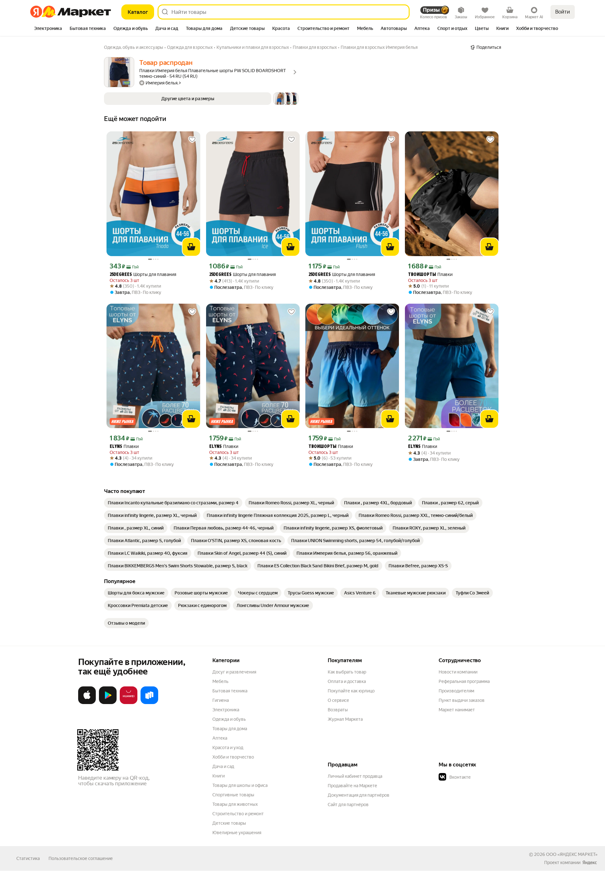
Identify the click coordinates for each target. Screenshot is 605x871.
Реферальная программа (464, 681)
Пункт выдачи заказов (462, 700)
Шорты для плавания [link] (143, 274)
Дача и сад (223, 766)
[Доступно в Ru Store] (149, 703)
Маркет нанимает (457, 709)
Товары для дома (229, 728)
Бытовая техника (229, 690)
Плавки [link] (430, 274)
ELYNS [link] (116, 446)
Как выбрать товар (347, 671)
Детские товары (229, 823)
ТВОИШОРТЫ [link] (422, 274)
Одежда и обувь (229, 719)
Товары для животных (235, 804)
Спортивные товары (233, 794)
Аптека (219, 738)
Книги (218, 775)
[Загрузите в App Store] (87, 703)
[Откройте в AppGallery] (128, 703)
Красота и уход (227, 747)
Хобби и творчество (233, 756)
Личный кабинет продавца (355, 776)
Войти (562, 12)
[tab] (48, 29)
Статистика (28, 858)
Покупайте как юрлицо (351, 690)
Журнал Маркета (345, 719)
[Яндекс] (589, 862)
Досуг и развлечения (234, 671)
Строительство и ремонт (238, 813)
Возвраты (338, 709)
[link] (173, 503)
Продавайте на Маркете (352, 785)
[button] (201, 98)
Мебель (220, 681)
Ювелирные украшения (236, 832)
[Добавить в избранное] (192, 139)
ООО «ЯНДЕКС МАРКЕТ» (571, 854)
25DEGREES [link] (121, 274)
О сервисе (338, 700)
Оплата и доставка (347, 681)
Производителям (456, 690)
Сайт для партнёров (348, 804)
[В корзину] (191, 247)
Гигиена (220, 700)
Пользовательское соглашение (81, 858)
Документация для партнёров (358, 795)
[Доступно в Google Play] (108, 703)
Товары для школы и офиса (240, 785)
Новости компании (458, 671)
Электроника (225, 709)
